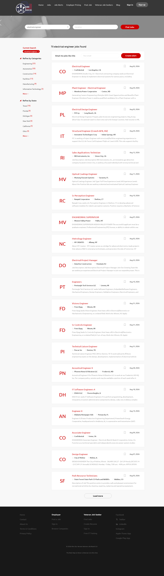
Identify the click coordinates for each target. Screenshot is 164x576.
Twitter (122, 519)
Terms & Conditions (28, 528)
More (25, 94)
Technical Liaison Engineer (84, 346)
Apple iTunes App (123, 533)
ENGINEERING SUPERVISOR (85, 217)
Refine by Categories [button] (31, 58)
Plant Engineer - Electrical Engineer (89, 88)
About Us (24, 524)
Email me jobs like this (65, 55)
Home (22, 514)
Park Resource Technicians (84, 475)
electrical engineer (30, 52)
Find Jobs (129, 27)
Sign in (130, 4)
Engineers (77, 281)
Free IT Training (90, 533)
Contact (23, 519)
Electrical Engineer (81, 66)
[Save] (125, 66)
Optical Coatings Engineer (84, 174)
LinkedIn (122, 524)
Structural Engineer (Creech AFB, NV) (90, 131)
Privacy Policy (25, 533)
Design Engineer (80, 454)
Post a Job (56, 519)
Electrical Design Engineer (84, 109)
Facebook (120, 514)
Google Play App (123, 538)
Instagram (120, 528)
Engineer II (77, 411)
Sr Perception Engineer (83, 195)
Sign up (142, 4)
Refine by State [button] (29, 100)
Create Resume (90, 524)
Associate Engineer (81, 432)
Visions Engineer (80, 303)
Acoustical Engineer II (82, 368)
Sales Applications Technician (86, 152)
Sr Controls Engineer (82, 324)
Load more (98, 496)
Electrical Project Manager (84, 260)
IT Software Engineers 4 (83, 389)
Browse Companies (60, 528)
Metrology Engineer (81, 238)
